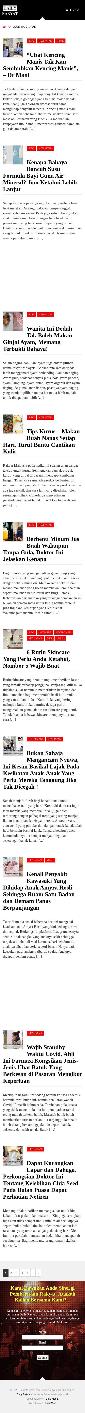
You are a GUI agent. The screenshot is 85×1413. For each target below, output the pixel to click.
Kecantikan (63, 632)
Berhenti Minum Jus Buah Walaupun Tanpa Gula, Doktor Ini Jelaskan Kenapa (41, 549)
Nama (43, 1331)
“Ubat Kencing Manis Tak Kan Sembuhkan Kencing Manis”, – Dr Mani (40, 65)
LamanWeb (50, 1403)
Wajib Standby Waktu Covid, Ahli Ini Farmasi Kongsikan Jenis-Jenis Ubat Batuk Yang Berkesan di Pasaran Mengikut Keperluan (42, 1064)
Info (31, 40)
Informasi (45, 632)
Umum (60, 638)
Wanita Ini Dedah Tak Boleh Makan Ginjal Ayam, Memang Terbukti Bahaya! (37, 338)
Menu (74, 9)
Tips (49, 638)
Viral (60, 40)
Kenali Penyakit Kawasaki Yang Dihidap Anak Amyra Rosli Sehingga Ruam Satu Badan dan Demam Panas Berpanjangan (39, 891)
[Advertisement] (32, 275)
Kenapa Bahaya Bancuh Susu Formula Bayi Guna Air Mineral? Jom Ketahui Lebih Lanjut (40, 175)
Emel (42, 1342)
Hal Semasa (36, 739)
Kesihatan (45, 40)
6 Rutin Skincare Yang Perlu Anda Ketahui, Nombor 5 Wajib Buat (36, 659)
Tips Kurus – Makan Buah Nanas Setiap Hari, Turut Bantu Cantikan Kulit (41, 441)
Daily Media (52, 1398)
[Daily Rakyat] (10, 9)
